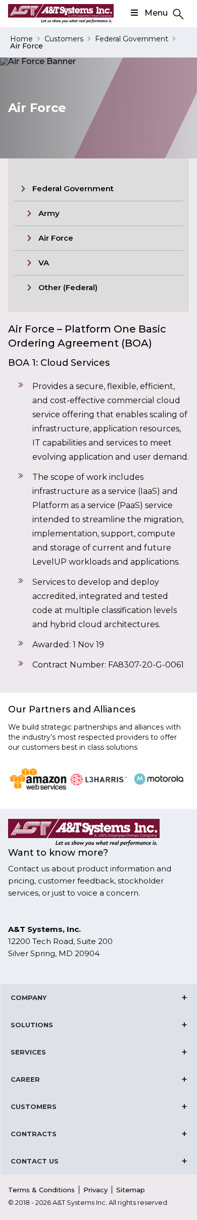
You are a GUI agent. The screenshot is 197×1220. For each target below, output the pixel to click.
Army (49, 213)
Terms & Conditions (41, 1190)
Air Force (55, 238)
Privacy (95, 1190)
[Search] (177, 13)
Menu (156, 13)
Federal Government (131, 38)
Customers (63, 38)
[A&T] (61, 13)
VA (43, 262)
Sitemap (130, 1190)
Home (21, 38)
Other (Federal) (67, 287)
